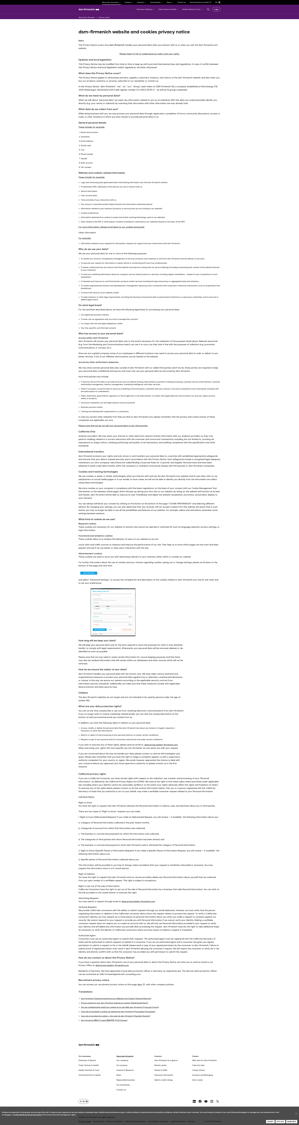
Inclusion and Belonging (202, 1075)
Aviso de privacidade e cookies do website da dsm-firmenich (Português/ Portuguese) (118, 1011)
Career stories (198, 1070)
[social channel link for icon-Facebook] (200, 1101)
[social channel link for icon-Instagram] (212, 1101)
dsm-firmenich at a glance (166, 1060)
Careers (195, 1056)
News (118, 1075)
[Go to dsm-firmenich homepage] (88, 9)
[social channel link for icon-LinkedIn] (194, 1101)
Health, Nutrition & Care (89, 1070)
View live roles (198, 1065)
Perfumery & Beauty (87, 1060)
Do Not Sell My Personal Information (28, 1115)
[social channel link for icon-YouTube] (206, 1101)
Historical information (163, 1075)
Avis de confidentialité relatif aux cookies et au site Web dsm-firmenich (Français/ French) (120, 1007)
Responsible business (125, 1080)
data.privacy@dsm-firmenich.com (161, 744)
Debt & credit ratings (163, 1080)
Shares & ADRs (160, 1070)
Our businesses (85, 1056)
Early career (197, 1080)
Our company (122, 1060)
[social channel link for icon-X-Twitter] (218, 1101)
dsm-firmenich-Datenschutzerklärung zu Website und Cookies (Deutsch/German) (116, 998)
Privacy (8, 1115)
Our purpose (121, 1065)
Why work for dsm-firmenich (204, 1060)
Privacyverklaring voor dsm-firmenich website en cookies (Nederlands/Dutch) (114, 1003)
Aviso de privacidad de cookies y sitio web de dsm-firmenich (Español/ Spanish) (115, 1016)
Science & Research (125, 1070)
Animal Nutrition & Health (90, 1075)
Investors (158, 1056)
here (139, 984)
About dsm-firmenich (87, 17)
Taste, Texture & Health (89, 1065)
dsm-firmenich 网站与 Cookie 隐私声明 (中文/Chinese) (104, 1020)
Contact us (121, 1090)
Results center (160, 1065)
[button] (208, 9)
